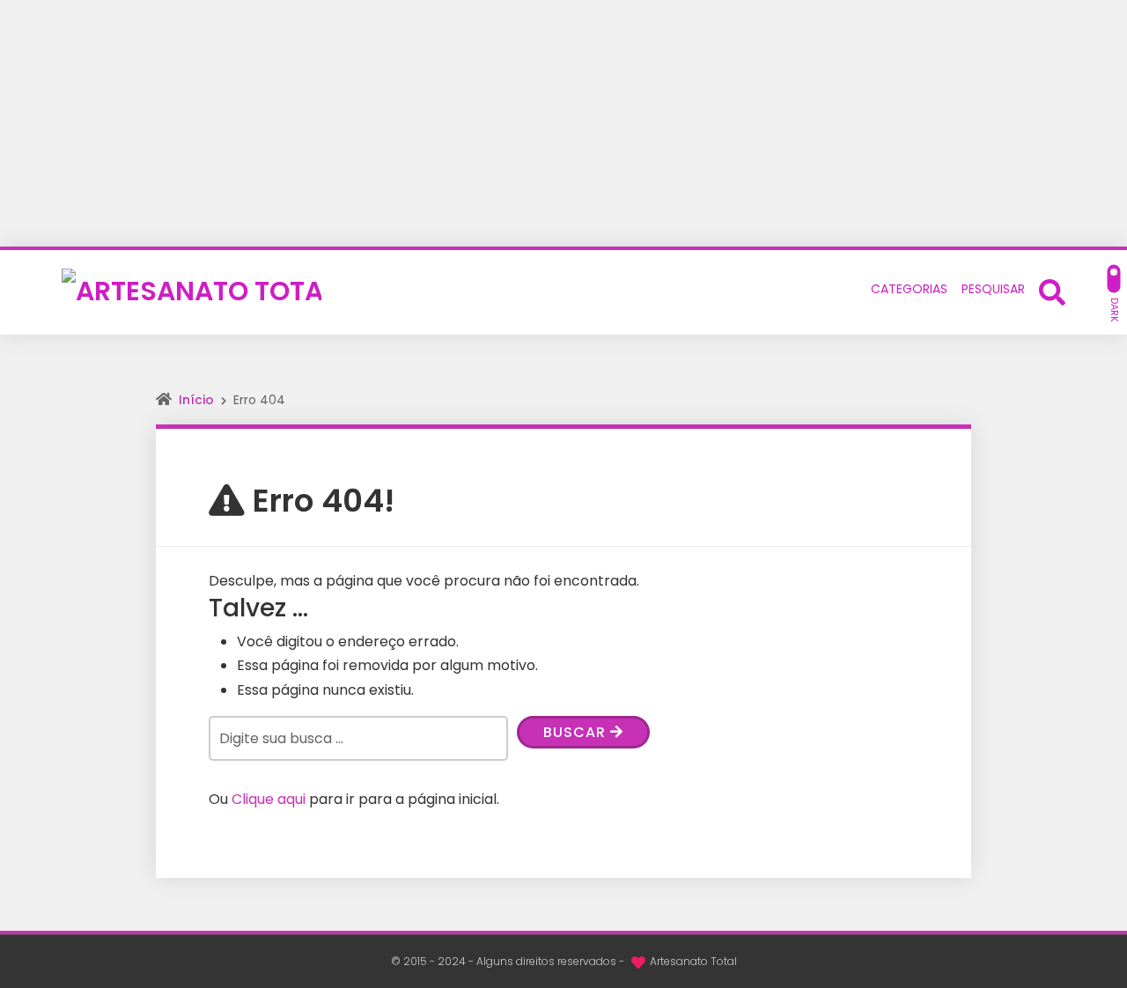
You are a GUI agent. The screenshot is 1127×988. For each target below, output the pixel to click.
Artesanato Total (693, 961)
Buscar (576, 732)
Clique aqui (269, 799)
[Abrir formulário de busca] (1052, 291)
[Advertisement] (563, 123)
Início (196, 400)
